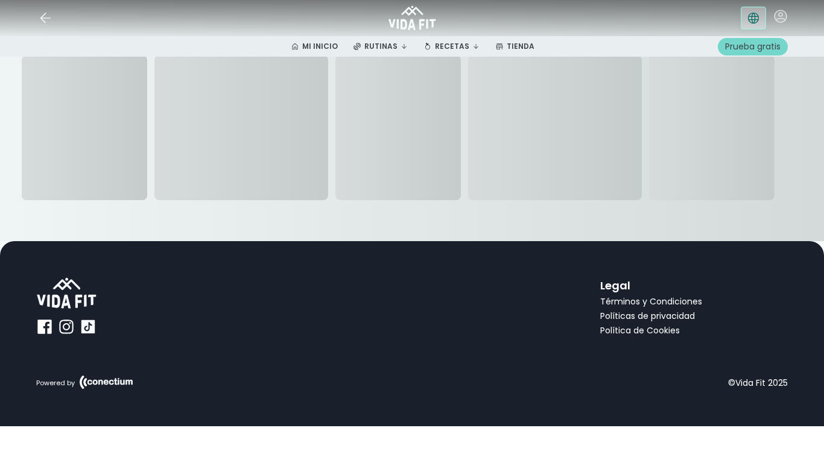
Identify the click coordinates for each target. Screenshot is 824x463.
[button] (780, 16)
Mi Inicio (320, 46)
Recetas (452, 46)
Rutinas (381, 46)
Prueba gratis (753, 46)
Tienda (520, 46)
